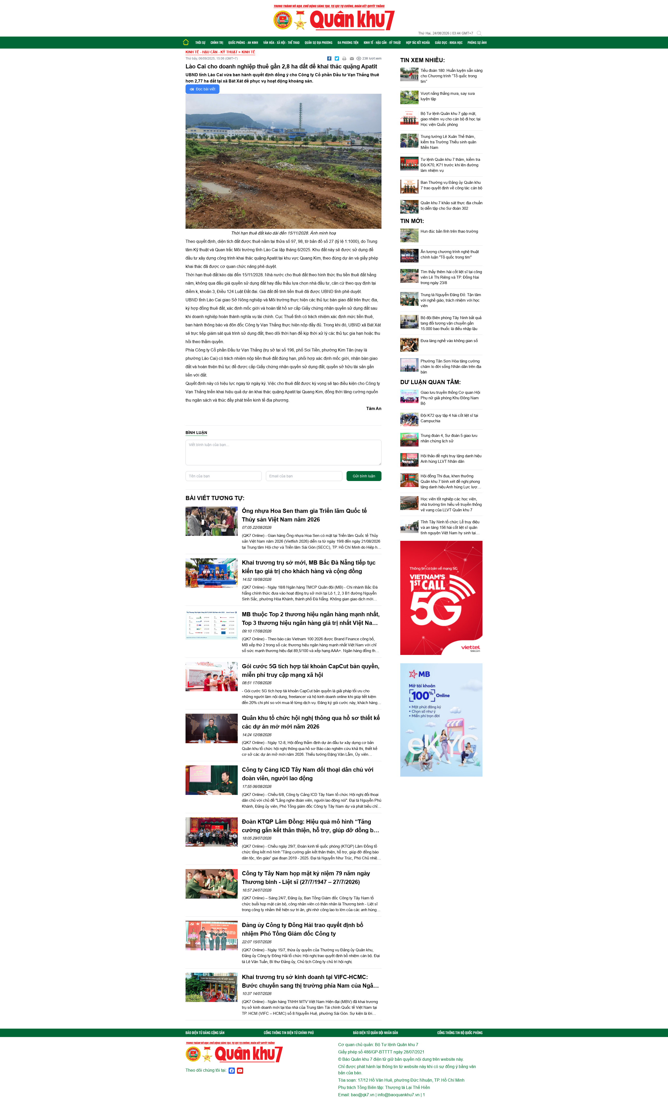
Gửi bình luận (364, 476)
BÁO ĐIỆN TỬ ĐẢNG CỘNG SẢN (205, 1032)
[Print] (344, 58)
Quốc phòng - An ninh (243, 42)
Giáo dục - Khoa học (448, 42)
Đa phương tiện (348, 42)
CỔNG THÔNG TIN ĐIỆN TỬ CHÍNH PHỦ (289, 1032)
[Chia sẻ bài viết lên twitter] (337, 58)
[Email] (352, 58)
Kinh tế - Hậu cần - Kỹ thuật (382, 42)
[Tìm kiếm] (479, 33)
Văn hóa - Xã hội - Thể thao (281, 42)
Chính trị (217, 42)
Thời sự (200, 42)
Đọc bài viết (205, 89)
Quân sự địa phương (318, 42)
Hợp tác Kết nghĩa (418, 42)
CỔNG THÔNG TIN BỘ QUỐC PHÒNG (459, 1032)
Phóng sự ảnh (477, 42)
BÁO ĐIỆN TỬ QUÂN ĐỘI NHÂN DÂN (375, 1032)
